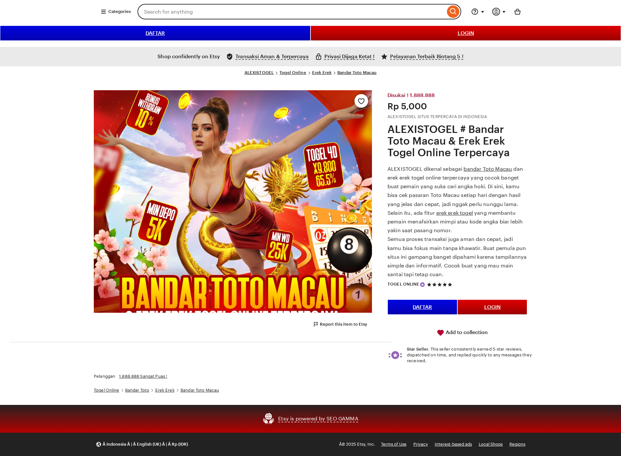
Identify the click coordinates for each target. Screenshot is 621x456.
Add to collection (466, 332)
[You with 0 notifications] (499, 11)
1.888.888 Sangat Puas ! (143, 376)
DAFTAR (155, 33)
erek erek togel (454, 213)
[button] (142, 445)
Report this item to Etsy (343, 324)
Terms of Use (394, 444)
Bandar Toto (137, 390)
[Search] (453, 11)
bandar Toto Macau (487, 169)
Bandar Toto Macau (356, 72)
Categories (119, 11)
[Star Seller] (422, 284)
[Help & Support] (477, 11)
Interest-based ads (453, 444)
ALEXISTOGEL (259, 72)
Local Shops (491, 444)
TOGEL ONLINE (403, 284)
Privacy (420, 444)
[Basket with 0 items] (517, 11)
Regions (517, 444)
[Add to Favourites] (361, 101)
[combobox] (291, 11)
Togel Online (292, 72)
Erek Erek (322, 72)
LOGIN (466, 33)
